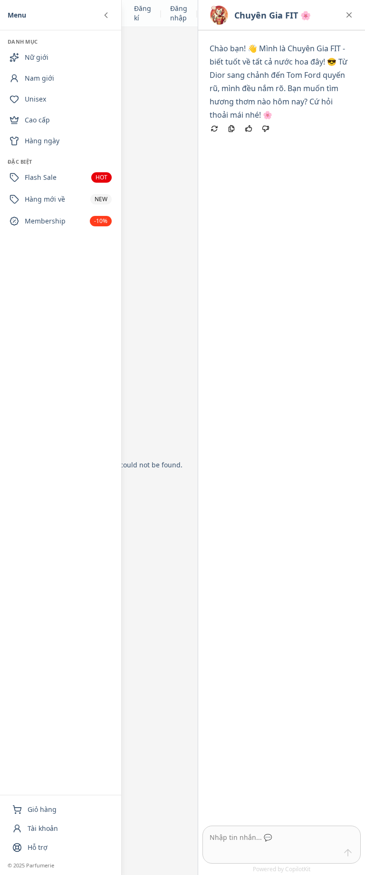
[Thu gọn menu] (106, 15)
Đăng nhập (178, 13)
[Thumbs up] (248, 128)
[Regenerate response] (214, 128)
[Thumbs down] (265, 128)
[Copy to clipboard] (231, 128)
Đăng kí (142, 13)
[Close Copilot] (349, 15)
